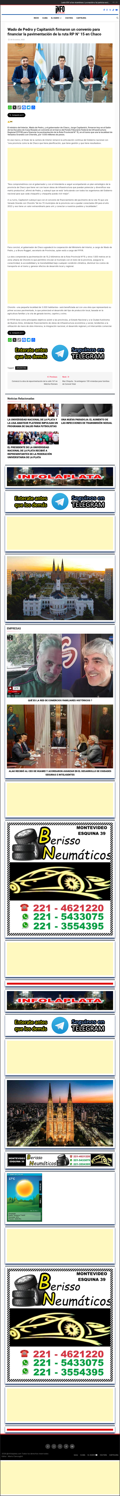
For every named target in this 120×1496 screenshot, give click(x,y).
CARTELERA (81, 18)
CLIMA (45, 18)
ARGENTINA (21, 368)
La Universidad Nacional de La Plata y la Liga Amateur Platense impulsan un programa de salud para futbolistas (33, 423)
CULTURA (69, 18)
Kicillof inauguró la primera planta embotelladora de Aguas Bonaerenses (87, 2)
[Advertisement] (60, 533)
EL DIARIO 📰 (56, 18)
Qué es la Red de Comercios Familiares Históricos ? (60, 700)
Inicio (36, 18)
